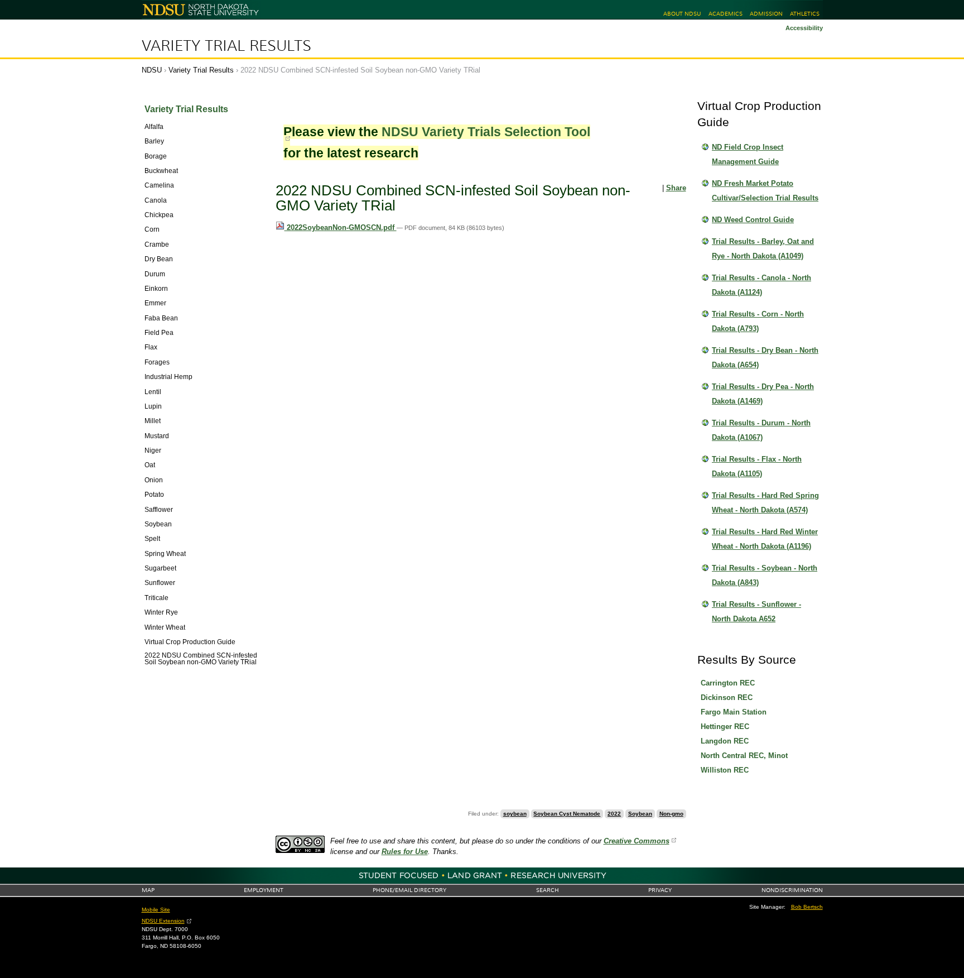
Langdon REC (725, 741)
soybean (515, 814)
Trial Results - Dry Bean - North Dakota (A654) (765, 357)
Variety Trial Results (226, 46)
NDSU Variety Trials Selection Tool (486, 131)
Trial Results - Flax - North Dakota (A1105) (757, 466)
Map (148, 890)
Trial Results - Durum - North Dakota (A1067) (761, 430)
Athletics (805, 13)
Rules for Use (405, 851)
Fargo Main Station (734, 712)
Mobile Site (156, 910)
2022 (614, 814)
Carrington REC (728, 683)
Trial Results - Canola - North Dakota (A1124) (761, 285)
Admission (766, 13)
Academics (725, 13)
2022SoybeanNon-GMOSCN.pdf (341, 227)
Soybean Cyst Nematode (566, 814)
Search (547, 890)
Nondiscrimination (792, 890)
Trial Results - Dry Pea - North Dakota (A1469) (763, 393)
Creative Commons (636, 841)
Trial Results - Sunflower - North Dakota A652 (756, 611)
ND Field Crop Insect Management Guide (747, 154)
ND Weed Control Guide (753, 219)
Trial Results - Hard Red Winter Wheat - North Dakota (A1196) (765, 539)
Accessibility (804, 28)
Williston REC (725, 770)
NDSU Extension (163, 921)
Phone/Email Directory (409, 890)
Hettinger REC (725, 726)
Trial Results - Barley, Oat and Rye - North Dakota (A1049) (763, 248)
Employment (263, 890)
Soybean (640, 814)
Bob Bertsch (807, 907)
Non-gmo (671, 814)
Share (676, 188)
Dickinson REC (727, 697)
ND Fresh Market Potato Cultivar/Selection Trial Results (765, 190)
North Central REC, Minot (744, 755)
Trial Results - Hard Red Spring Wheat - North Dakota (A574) (765, 502)
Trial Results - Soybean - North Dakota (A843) (764, 575)
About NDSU (682, 13)
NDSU (152, 70)
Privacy (660, 890)
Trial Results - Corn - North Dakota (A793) (758, 321)
